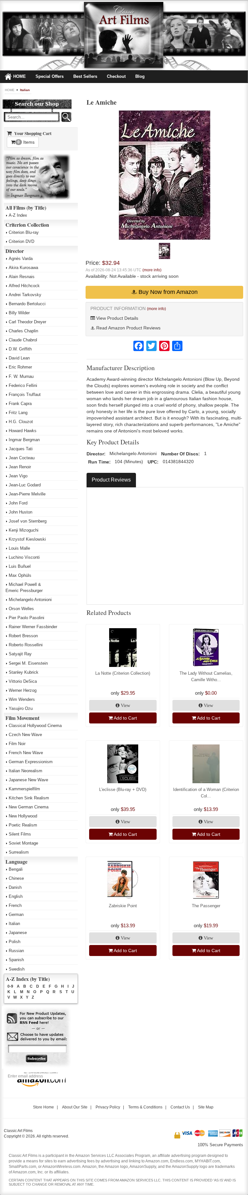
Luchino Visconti (24, 557)
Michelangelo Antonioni (30, 599)
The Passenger (206, 905)
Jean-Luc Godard (25, 485)
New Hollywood (23, 816)
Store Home (43, 1107)
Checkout (116, 76)
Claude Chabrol (23, 340)
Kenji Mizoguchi (23, 530)
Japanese (18, 932)
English (16, 896)
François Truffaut (25, 394)
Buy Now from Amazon (167, 292)
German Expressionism (31, 761)
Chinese (16, 878)
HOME (19, 76)
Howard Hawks (22, 430)
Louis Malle (19, 548)
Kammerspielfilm (24, 788)
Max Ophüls (20, 575)
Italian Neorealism (25, 770)
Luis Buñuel (20, 566)
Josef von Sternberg (27, 521)
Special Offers (50, 76)
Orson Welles (21, 608)
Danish (15, 887)
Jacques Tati (21, 448)
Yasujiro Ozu (21, 708)
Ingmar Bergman (24, 439)
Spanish (16, 959)
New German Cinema (28, 807)
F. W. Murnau (21, 376)
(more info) (151, 270)
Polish (14, 941)
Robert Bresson (23, 635)
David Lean (19, 358)
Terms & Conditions (145, 1107)
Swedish (17, 969)
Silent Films (20, 834)
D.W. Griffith (20, 349)
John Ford (18, 503)
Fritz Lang (18, 412)
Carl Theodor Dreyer (27, 321)
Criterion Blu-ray (24, 232)
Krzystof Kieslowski (27, 539)
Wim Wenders (22, 699)
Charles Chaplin (23, 330)
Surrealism (19, 852)
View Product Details (116, 318)
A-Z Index (18, 215)
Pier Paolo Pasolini (26, 617)
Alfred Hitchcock (24, 285)
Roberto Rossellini (26, 644)
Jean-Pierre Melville (27, 494)
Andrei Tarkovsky (25, 294)
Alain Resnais (22, 276)
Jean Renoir (20, 466)
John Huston (20, 512)
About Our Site (75, 1107)
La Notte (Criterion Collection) (122, 673)
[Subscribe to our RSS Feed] (37, 1018)
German (16, 914)
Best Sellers (85, 76)
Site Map (205, 1107)
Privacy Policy (108, 1107)
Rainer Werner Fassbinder (33, 626)
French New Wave (26, 752)
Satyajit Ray (20, 653)
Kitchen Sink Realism (29, 797)
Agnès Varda (21, 258)
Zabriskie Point (123, 905)
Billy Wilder (19, 312)
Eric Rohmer (20, 367)
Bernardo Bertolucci (27, 303)
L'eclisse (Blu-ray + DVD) (122, 789)
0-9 (10, 986)
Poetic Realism (23, 825)
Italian (25, 90)
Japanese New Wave (28, 779)
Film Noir (17, 743)
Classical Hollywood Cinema (35, 725)
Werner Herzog (22, 690)
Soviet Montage (23, 843)
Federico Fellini (23, 385)
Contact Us (180, 1107)
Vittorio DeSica (23, 681)
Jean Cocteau (22, 457)
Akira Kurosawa (23, 267)
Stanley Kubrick (23, 672)
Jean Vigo (18, 475)
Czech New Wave (25, 734)
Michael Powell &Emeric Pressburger (24, 587)
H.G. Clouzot (21, 421)
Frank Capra (20, 403)
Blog (140, 76)
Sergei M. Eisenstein (28, 663)
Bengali (16, 869)
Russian (16, 950)
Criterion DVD (21, 241)
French (15, 905)
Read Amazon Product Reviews (127, 327)
